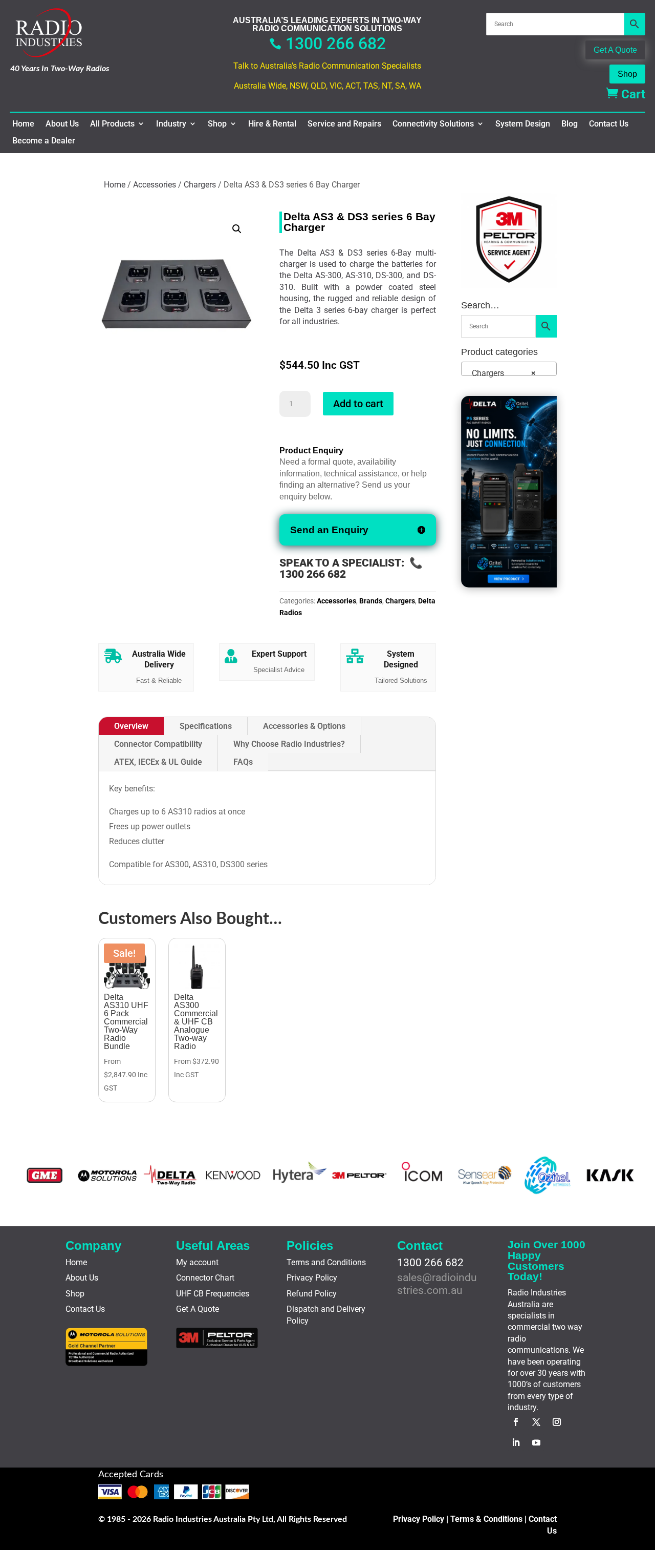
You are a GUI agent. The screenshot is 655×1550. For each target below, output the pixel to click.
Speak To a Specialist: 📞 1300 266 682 (351, 568)
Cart (625, 94)
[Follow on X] (536, 1422)
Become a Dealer (43, 140)
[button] (237, 229)
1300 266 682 (327, 43)
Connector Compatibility (158, 744)
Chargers (200, 185)
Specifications (206, 726)
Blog (569, 124)
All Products (112, 124)
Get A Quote (615, 50)
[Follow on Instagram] (557, 1422)
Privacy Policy (312, 1278)
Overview (131, 726)
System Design (522, 124)
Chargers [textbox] (501, 373)
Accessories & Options (304, 726)
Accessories (154, 185)
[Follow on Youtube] (536, 1442)
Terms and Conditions (326, 1262)
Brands (370, 601)
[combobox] (509, 369)
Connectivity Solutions (433, 124)
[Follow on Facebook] (516, 1422)
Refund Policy (312, 1293)
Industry (171, 124)
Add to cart (358, 403)
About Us (62, 124)
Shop (627, 74)
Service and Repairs (344, 124)
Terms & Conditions (486, 1519)
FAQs (243, 762)
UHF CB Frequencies (212, 1293)
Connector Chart (205, 1278)
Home (23, 124)
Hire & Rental (272, 124)
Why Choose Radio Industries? (289, 744)
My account (197, 1262)
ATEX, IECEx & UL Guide (158, 762)
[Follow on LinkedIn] (516, 1442)
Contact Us (608, 124)
